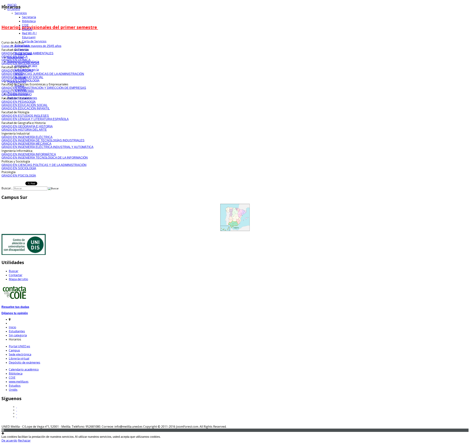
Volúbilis (20, 90)
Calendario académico (24, 369)
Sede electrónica (20, 354)
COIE (25, 25)
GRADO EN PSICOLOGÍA (18, 175)
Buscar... (7, 188)
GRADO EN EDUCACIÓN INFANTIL (25, 108)
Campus (14, 350)
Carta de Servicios (34, 41)
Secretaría (29, 17)
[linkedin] (16, 416)
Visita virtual (23, 53)
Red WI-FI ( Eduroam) (29, 35)
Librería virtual (19, 358)
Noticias (20, 78)
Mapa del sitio (18, 279)
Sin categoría (18, 335)
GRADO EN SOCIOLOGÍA (18, 168)
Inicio (12, 327)
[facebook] (16, 413)
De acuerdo (9, 440)
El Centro (13, 9)
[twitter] (16, 406)
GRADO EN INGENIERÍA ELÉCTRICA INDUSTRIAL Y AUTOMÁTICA (47, 147)
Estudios (15, 386)
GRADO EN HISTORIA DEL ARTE (24, 129)
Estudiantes (15, 57)
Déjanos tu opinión (14, 313)
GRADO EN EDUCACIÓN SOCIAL (24, 105)
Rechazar (24, 440)
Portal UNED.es (19, 346)
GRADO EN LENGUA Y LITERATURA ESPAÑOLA (35, 119)
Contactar (15, 275)
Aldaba (19, 86)
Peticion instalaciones (22, 98)
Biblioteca (29, 21)
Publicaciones (16, 82)
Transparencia (17, 94)
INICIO (12, 5)
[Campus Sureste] (235, 217)
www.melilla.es (18, 382)
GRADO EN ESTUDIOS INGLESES (25, 115)
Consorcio (22, 49)
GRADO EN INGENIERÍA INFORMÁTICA (28, 154)
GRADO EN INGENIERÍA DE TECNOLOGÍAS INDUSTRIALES (42, 140)
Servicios (21, 13)
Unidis (13, 390)
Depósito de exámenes (24, 362)
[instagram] (16, 409)
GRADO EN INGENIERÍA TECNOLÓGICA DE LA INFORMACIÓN (44, 157)
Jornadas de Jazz (26, 66)
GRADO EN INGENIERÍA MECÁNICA (26, 143)
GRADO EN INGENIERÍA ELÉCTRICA (27, 137)
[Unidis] (23, 253)
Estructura (22, 45)
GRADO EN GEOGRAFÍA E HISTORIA (27, 126)
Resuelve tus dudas (15, 306)
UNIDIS (27, 29)
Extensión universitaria (23, 61)
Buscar (13, 271)
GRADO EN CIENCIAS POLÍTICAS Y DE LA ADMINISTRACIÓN (43, 165)
